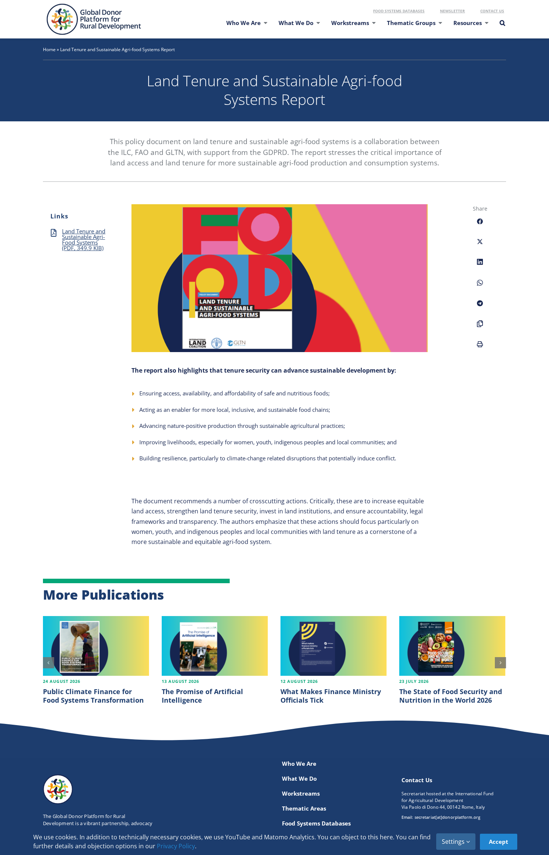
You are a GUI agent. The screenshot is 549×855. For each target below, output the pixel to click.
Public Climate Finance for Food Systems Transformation (93, 696)
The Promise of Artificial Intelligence (202, 696)
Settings (454, 841)
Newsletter (452, 10)
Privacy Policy (176, 846)
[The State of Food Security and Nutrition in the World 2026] (452, 646)
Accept (498, 841)
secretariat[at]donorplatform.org (447, 817)
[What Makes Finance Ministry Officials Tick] (333, 646)
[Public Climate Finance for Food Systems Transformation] (96, 646)
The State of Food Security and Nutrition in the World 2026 (450, 696)
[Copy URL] (480, 327)
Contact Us (492, 10)
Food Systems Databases (399, 10)
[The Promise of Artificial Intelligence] (215, 646)
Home (49, 49)
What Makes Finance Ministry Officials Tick (330, 696)
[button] (502, 27)
